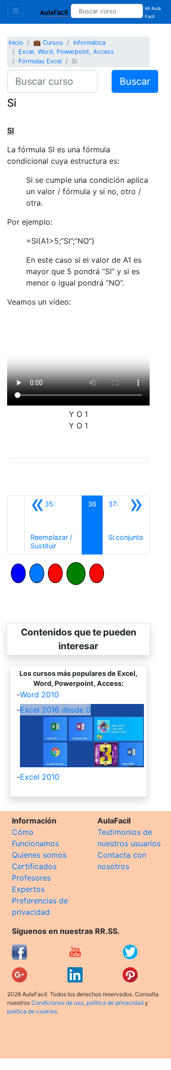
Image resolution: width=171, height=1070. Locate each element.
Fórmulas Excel (40, 61)
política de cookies (32, 1011)
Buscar (135, 81)
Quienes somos (39, 855)
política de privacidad (114, 1002)
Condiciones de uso (57, 1002)
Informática (89, 42)
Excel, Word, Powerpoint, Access (66, 51)
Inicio (16, 42)
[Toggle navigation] (16, 10)
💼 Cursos (48, 42)
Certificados (34, 866)
